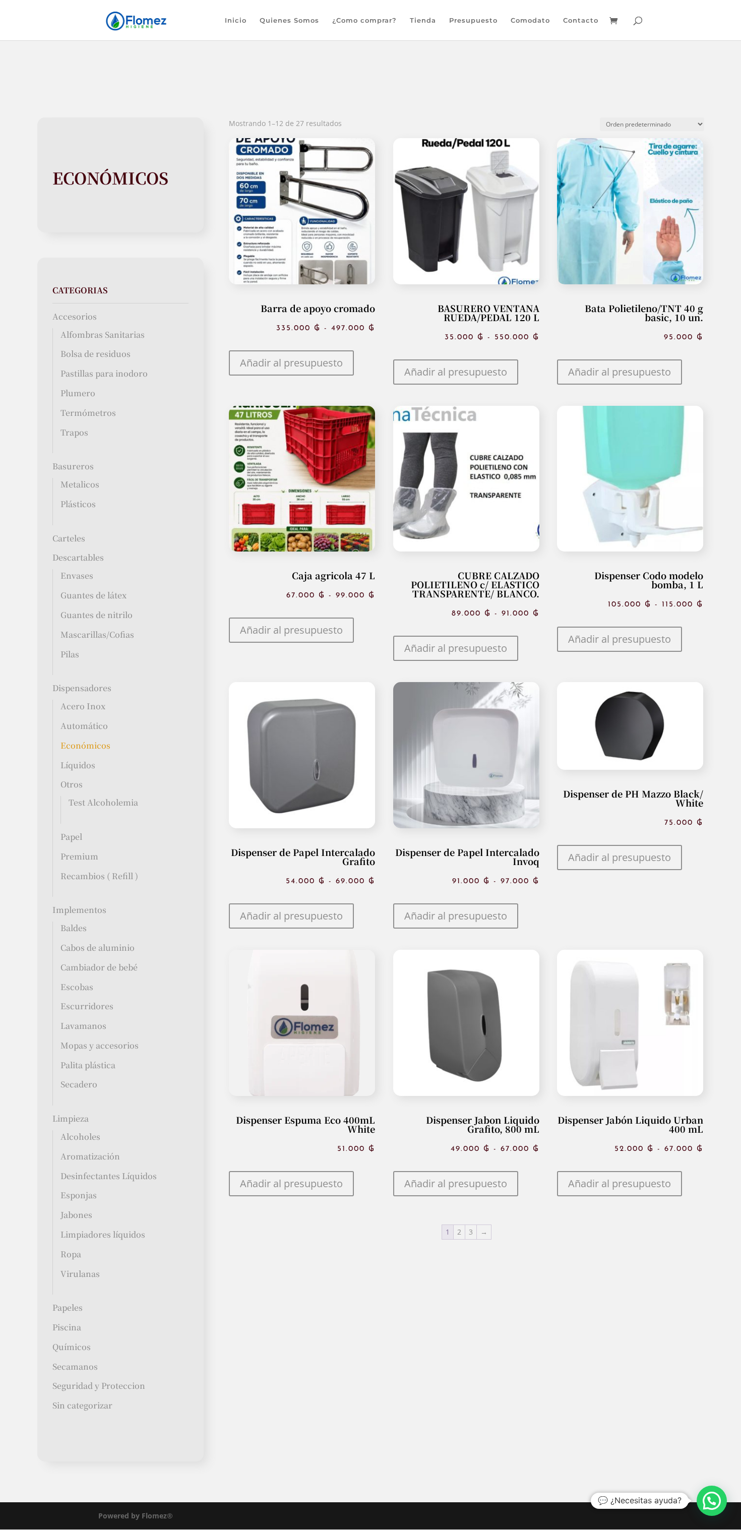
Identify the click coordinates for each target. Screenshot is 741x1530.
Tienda (423, 20)
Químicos (71, 1347)
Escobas (76, 987)
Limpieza (70, 1118)
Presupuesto (473, 20)
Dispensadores (81, 688)
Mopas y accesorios (99, 1045)
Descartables (78, 557)
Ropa (70, 1254)
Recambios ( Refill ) (99, 876)
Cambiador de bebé (99, 967)
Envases (76, 575)
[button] (291, 363)
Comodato (530, 20)
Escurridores (86, 1006)
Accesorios (74, 316)
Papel (71, 836)
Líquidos (77, 765)
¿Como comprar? (364, 20)
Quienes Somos (289, 20)
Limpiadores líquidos (102, 1234)
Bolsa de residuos (95, 353)
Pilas (69, 654)
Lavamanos (83, 1025)
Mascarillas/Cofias (97, 634)
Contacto (580, 20)
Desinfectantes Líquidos (108, 1176)
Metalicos (79, 484)
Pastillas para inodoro (104, 373)
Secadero (78, 1084)
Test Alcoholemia (103, 802)
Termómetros (88, 412)
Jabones (76, 1214)
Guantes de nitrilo (96, 615)
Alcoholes (80, 1136)
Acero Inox (82, 706)
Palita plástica (87, 1065)
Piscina (66, 1327)
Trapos (74, 432)
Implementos (79, 909)
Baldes (73, 928)
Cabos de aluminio (97, 947)
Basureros (73, 466)
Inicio (235, 20)
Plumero (77, 393)
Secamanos (75, 1366)
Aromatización (90, 1156)
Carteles (68, 538)
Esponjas (78, 1195)
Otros (71, 784)
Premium (79, 856)
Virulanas (80, 1273)
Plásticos (78, 504)
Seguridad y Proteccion (98, 1385)
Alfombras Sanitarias (102, 334)
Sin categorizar (82, 1405)
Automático (84, 725)
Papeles (67, 1307)
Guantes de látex (93, 595)
